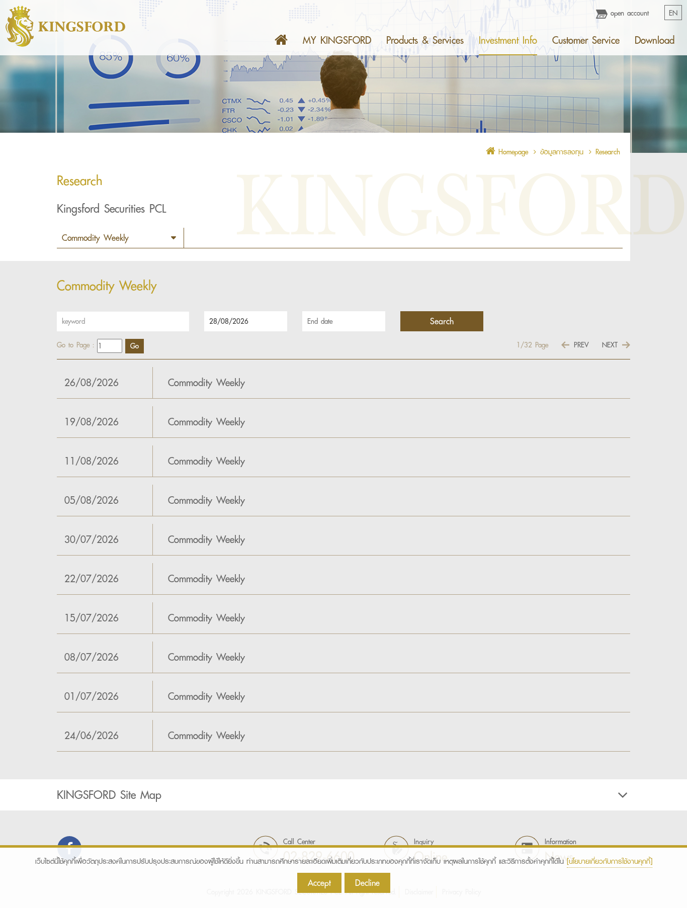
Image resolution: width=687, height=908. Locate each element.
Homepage (511, 152)
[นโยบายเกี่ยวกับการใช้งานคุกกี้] (609, 861)
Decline (367, 882)
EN (673, 13)
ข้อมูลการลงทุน (561, 152)
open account (628, 13)
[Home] (281, 40)
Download (654, 40)
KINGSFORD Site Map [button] (109, 795)
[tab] (343, 794)
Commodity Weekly (206, 382)
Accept (319, 882)
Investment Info (508, 40)
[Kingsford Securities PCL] (65, 26)
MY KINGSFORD (337, 40)
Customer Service (586, 40)
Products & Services (425, 40)
